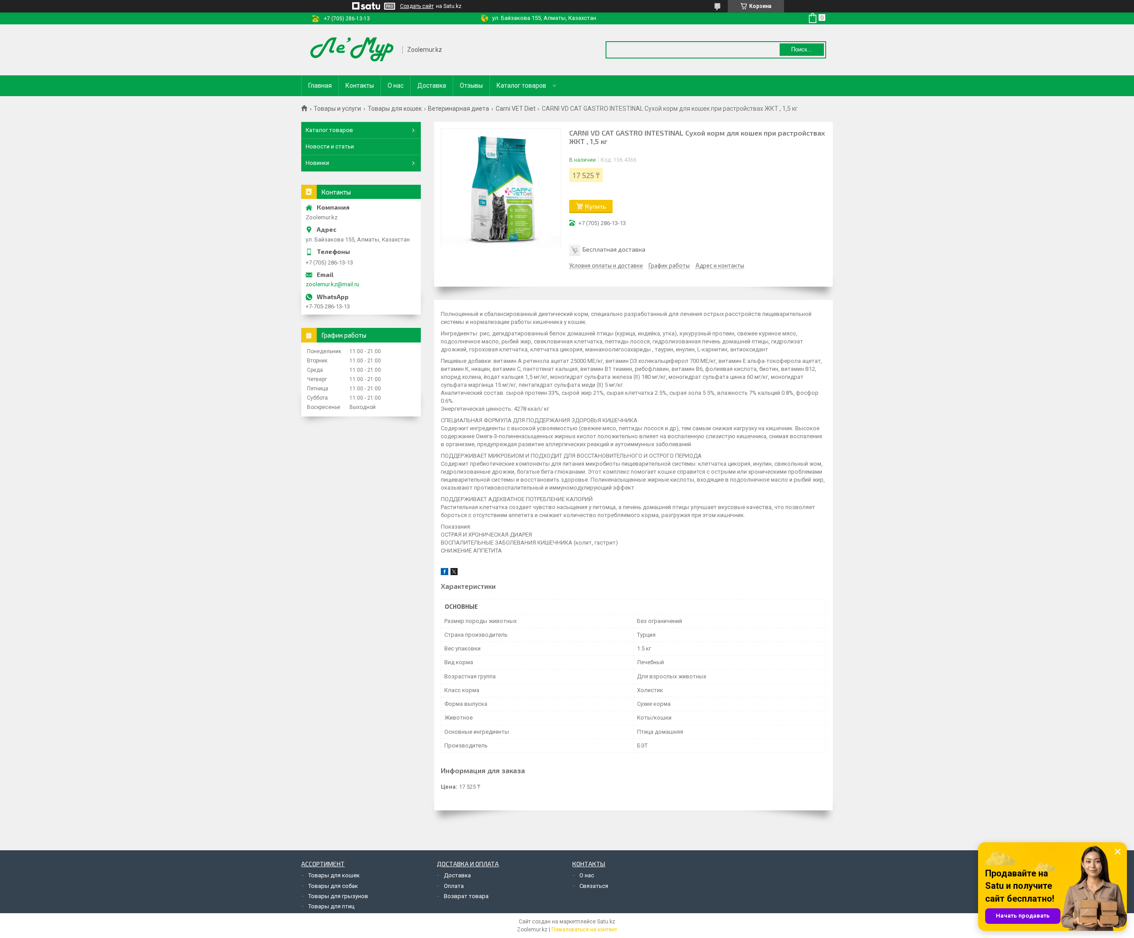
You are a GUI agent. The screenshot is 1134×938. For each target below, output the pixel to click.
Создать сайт (417, 6)
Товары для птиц (331, 906)
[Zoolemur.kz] (352, 49)
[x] (454, 573)
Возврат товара (466, 896)
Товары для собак (333, 886)
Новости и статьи (330, 146)
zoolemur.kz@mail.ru (332, 284)
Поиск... (801, 49)
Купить (595, 206)
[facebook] (444, 573)
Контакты (360, 85)
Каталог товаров (521, 85)
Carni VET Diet (516, 108)
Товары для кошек (395, 108)
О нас (396, 85)
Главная (320, 85)
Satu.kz (606, 922)
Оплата (454, 886)
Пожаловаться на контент (584, 929)
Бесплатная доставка (614, 249)
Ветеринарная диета (458, 108)
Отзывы (471, 85)
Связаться (593, 886)
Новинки (317, 163)
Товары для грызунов (338, 896)
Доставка (431, 85)
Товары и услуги (337, 108)
